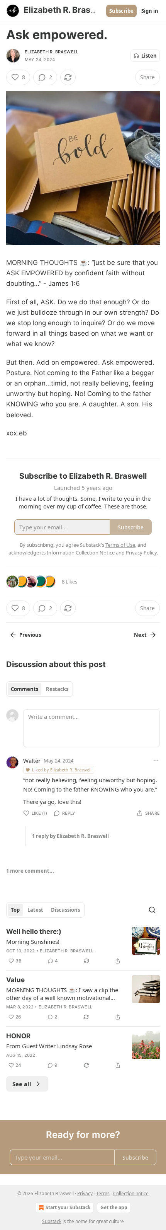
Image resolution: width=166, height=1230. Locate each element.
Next (140, 634)
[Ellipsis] (156, 760)
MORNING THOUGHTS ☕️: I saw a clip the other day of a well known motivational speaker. (62, 993)
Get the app (113, 1207)
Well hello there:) (33, 931)
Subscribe (121, 10)
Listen (149, 55)
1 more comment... (30, 870)
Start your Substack (68, 1207)
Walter (32, 760)
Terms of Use (120, 544)
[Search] (152, 910)
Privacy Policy (141, 552)
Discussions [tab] (65, 909)
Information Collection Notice (81, 552)
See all (21, 1084)
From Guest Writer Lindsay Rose (49, 1046)
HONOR (18, 1036)
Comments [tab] (24, 689)
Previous (30, 634)
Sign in (149, 10)
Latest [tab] (35, 909)
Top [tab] (15, 909)
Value (15, 980)
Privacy (85, 1193)
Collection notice (131, 1193)
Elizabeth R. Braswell (51, 52)
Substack (51, 1221)
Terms (103, 1193)
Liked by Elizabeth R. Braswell (61, 770)
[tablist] (39, 689)
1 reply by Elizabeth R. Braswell (70, 836)
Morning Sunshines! (32, 941)
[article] (83, 946)
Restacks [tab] (57, 689)
